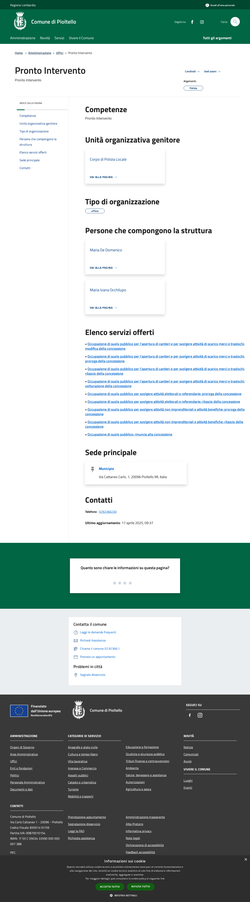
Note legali (133, 838)
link (162, 878)
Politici (14, 775)
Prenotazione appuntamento (87, 817)
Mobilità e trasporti (80, 796)
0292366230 (108, 511)
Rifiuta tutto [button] (140, 886)
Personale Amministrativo (27, 782)
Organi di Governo (22, 747)
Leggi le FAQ (76, 831)
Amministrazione (39, 53)
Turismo (73, 789)
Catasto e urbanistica (82, 782)
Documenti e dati (21, 789)
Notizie (188, 747)
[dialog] (125, 878)
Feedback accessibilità (140, 852)
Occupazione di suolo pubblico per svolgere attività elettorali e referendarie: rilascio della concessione (164, 401)
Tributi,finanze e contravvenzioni (147, 761)
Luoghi (188, 780)
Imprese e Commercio (82, 768)
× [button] (245, 859)
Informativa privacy (139, 831)
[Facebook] (191, 21)
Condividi (190, 71)
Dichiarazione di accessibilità (145, 845)
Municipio (106, 468)
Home (19, 53)
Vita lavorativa (77, 761)
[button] (125, 895)
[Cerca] (235, 21)
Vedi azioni (210, 71)
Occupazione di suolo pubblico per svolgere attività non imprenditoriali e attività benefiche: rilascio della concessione (164, 424)
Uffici (59, 53)
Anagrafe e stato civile (83, 747)
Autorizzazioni (135, 782)
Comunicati (191, 754)
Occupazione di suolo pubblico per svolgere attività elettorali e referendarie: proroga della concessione (164, 393)
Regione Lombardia (23, 5)
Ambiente (132, 768)
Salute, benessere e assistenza (146, 775)
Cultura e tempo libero (83, 754)
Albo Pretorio (134, 824)
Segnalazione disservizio (84, 824)
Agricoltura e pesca (138, 789)
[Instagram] (200, 21)
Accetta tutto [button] (110, 886)
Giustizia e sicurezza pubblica (145, 754)
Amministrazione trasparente (145, 817)
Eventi (188, 787)
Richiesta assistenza (81, 838)
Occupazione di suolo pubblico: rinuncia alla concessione (130, 434)
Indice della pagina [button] (31, 103)
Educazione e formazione (142, 747)
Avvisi (188, 761)
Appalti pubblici (78, 775)
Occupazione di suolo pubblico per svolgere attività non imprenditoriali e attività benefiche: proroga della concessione (165, 412)
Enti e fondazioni (21, 768)
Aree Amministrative (24, 754)
